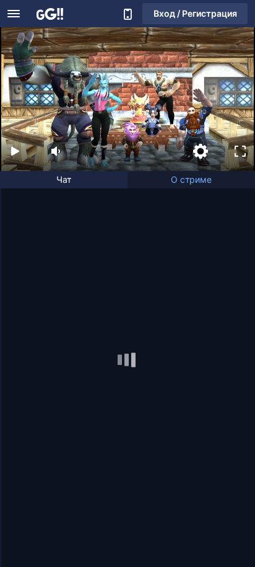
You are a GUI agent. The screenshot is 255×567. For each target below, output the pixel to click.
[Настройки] (200, 151)
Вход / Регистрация (195, 13)
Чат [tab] (63, 179)
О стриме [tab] (191, 179)
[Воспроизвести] (14, 151)
